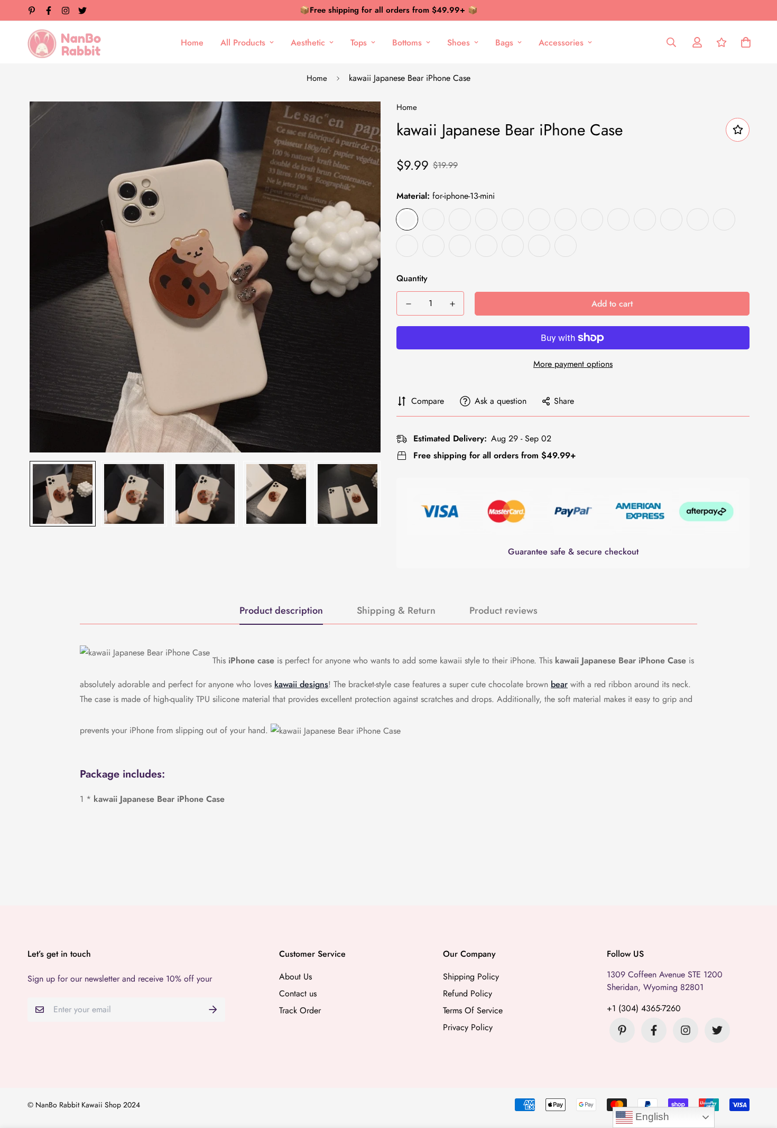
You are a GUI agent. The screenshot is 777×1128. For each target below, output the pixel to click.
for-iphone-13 (512, 245)
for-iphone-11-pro (486, 245)
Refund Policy (467, 993)
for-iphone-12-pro (697, 219)
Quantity (412, 278)
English (651, 1116)
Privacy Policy (468, 1027)
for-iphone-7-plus (486, 219)
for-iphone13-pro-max (433, 219)
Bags (504, 42)
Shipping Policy (471, 976)
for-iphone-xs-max (592, 219)
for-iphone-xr (565, 219)
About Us (295, 976)
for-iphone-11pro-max (433, 245)
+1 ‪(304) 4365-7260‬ (644, 1008)
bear (559, 684)
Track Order (300, 1010)
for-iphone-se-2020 (724, 219)
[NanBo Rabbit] (67, 42)
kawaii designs (301, 684)
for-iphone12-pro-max (459, 245)
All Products (242, 42)
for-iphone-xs (618, 219)
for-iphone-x (671, 219)
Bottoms (407, 42)
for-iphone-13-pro (565, 245)
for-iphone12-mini (407, 245)
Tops (358, 42)
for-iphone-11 (539, 245)
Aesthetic (308, 42)
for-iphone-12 (644, 219)
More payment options (573, 364)
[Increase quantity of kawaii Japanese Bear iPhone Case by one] (452, 304)
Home (192, 42)
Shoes (458, 42)
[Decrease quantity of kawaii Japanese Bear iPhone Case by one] (408, 304)
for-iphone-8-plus (459, 219)
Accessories (561, 42)
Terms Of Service (473, 1010)
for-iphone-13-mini (407, 219)
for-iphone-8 (512, 219)
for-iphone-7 (539, 219)
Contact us (298, 993)
